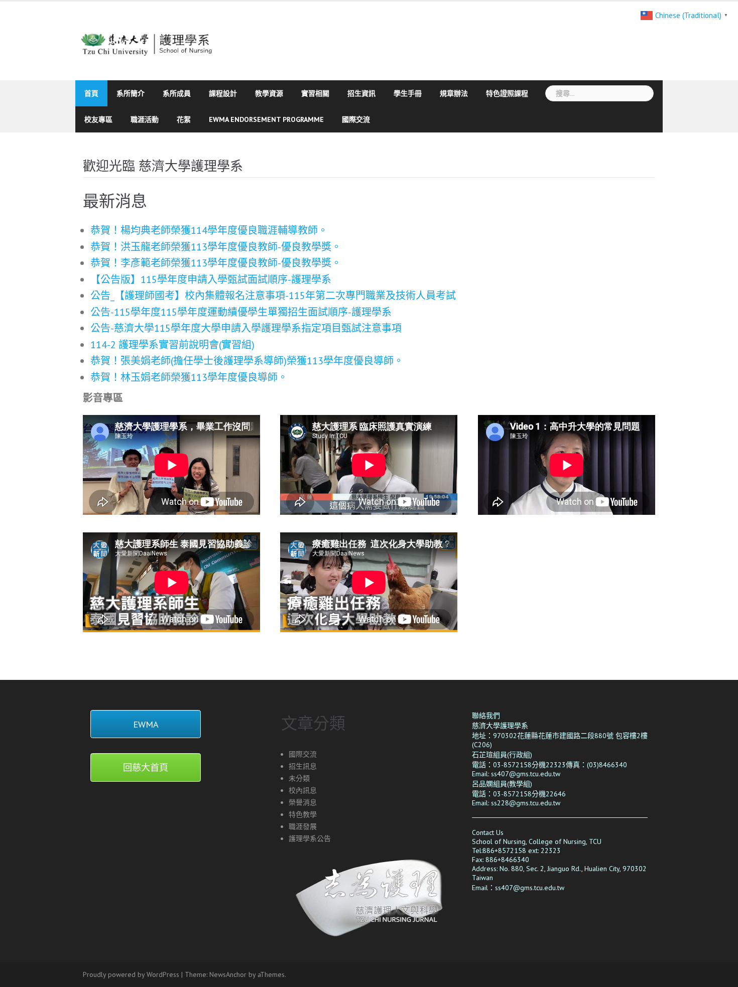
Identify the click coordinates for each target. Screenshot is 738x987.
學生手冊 (408, 93)
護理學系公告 (310, 838)
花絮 (184, 119)
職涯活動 (145, 119)
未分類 (299, 778)
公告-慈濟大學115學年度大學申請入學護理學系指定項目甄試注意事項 (246, 328)
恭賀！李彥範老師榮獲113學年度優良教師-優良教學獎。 (215, 262)
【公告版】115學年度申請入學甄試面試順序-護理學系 (210, 279)
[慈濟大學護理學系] (169, 39)
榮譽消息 (303, 802)
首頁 (91, 93)
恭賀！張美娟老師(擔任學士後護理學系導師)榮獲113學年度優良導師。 (247, 360)
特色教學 (303, 814)
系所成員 (177, 93)
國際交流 (356, 119)
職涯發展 (303, 826)
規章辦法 (454, 93)
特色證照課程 (507, 93)
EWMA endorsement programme (266, 119)
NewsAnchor (228, 974)
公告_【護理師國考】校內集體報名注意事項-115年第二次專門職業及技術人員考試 (273, 295)
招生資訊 (361, 93)
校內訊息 (303, 790)
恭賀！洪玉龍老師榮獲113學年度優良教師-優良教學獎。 (215, 246)
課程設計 (223, 93)
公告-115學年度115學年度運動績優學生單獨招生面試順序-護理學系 (241, 312)
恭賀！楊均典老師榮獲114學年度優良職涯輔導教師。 (209, 230)
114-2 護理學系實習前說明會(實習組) (172, 344)
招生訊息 (303, 766)
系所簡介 (130, 93)
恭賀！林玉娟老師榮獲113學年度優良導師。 (189, 377)
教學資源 (269, 93)
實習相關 (315, 93)
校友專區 (98, 119)
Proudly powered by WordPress (131, 974)
